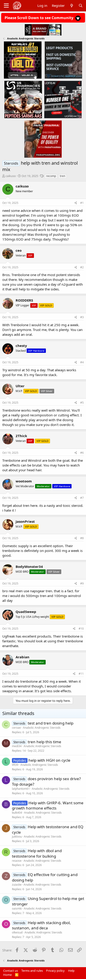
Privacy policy (55, 971)
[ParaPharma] (43, 138)
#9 (82, 583)
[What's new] (71, 5)
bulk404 (17, 813)
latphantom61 (21, 789)
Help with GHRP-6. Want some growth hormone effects (47, 805)
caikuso (11, 176)
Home (7, 975)
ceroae (16, 728)
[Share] (76, 203)
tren (62, 176)
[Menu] (6, 5)
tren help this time (44, 741)
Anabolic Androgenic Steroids (42, 728)
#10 (81, 628)
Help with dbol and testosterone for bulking (37, 853)
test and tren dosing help (50, 723)
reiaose (17, 861)
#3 (82, 317)
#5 (82, 403)
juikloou (17, 836)
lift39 (15, 765)
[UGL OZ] (22, 60)
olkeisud (17, 932)
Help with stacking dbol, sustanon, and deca (41, 925)
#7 (82, 498)
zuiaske (17, 885)
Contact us (10, 971)
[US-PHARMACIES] (23, 99)
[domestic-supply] (63, 60)
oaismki (17, 908)
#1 (82, 203)
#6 (82, 453)
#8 (82, 538)
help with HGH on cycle (49, 760)
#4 (82, 362)
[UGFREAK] (63, 99)
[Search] (80, 5)
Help (71, 971)
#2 (82, 267)
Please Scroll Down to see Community (39, 17)
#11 (81, 674)
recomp (51, 176)
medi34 (17, 746)
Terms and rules (32, 971)
